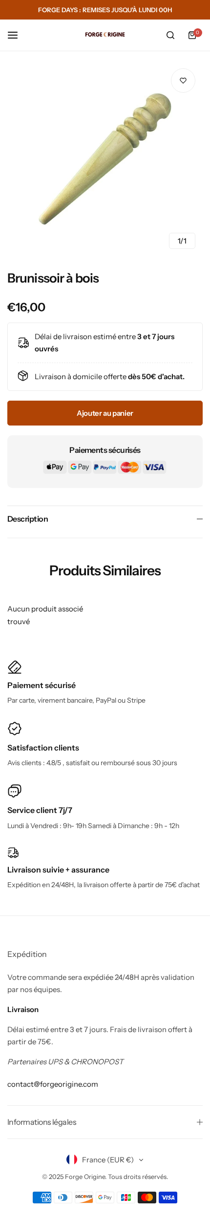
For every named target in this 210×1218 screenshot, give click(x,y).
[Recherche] (170, 35)
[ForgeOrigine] (105, 35)
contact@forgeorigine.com (52, 1084)
